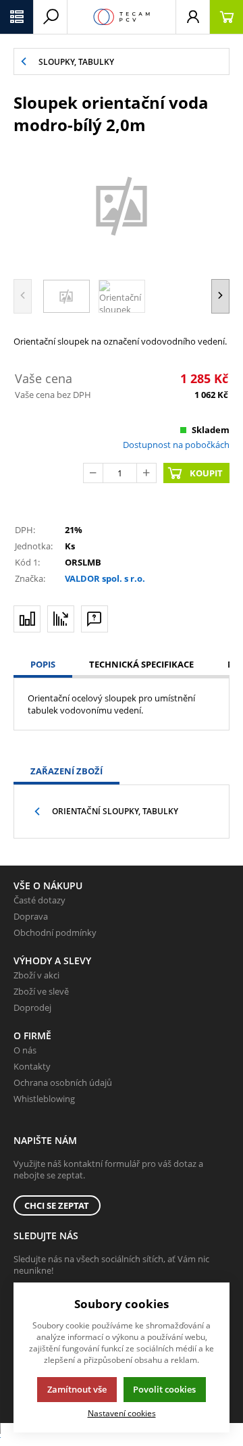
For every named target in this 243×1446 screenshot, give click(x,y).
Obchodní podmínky (55, 932)
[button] (17, 17)
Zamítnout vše (77, 1389)
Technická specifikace (141, 664)
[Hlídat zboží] (61, 619)
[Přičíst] (146, 473)
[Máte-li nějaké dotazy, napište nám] (94, 618)
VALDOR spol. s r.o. (105, 578)
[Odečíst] (93, 473)
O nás (25, 1050)
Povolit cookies (164, 1389)
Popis (42, 664)
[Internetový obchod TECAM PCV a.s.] (122, 17)
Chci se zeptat (56, 1205)
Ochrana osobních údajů (63, 1082)
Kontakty (32, 1066)
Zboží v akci (36, 975)
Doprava (31, 916)
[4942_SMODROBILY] (122, 205)
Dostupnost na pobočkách (176, 445)
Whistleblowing (44, 1099)
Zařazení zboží (66, 771)
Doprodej (32, 1007)
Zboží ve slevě (41, 991)
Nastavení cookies (122, 1412)
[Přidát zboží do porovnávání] (27, 618)
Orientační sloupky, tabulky (115, 811)
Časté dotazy (39, 900)
